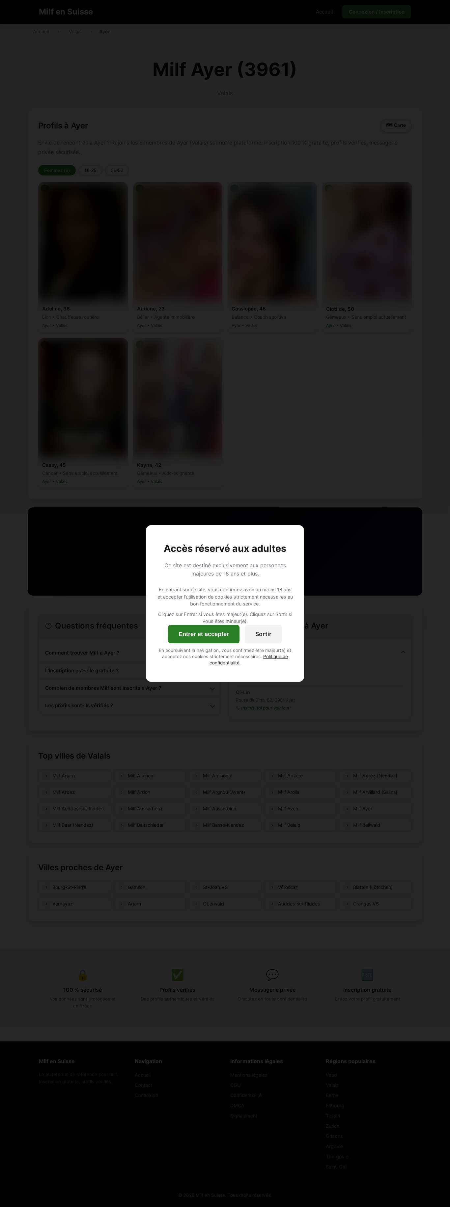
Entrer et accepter (204, 634)
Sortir (263, 633)
